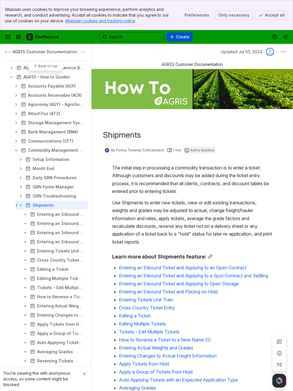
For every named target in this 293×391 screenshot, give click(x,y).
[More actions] (83, 51)
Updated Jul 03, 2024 (241, 51)
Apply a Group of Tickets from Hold (156, 372)
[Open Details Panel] (279, 353)
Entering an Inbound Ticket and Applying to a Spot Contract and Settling (193, 276)
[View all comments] (279, 341)
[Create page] (279, 364)
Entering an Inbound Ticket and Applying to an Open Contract (182, 267)
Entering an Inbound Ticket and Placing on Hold (168, 292)
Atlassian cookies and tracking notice (100, 20)
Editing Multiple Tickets (142, 324)
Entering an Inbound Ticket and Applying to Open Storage (179, 284)
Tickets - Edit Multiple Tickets (149, 332)
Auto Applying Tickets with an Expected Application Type (178, 380)
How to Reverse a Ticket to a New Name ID (165, 340)
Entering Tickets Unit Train (146, 300)
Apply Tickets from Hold (144, 364)
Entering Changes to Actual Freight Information (168, 356)
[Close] (84, 373)
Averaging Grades (137, 388)
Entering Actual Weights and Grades (156, 348)
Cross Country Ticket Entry (147, 308)
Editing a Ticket (135, 316)
